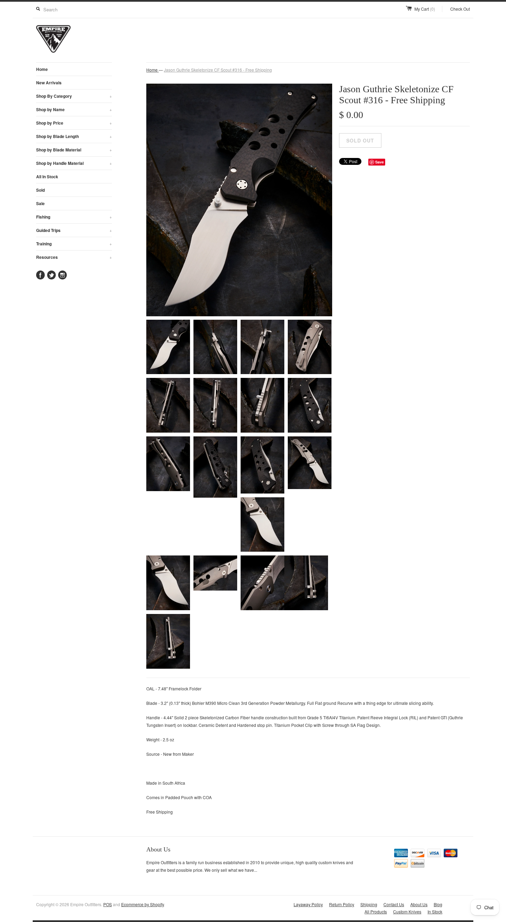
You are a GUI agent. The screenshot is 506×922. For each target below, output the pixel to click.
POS (107, 904)
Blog (438, 904)
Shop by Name (74, 109)
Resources (74, 257)
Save (379, 162)
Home (42, 69)
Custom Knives (407, 911)
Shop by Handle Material (74, 163)
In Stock (435, 911)
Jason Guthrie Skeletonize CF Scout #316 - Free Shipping (218, 70)
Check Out (460, 9)
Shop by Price (74, 123)
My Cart (424, 9)
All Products (376, 911)
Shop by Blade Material (74, 150)
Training (74, 244)
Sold (40, 190)
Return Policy (341, 904)
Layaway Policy (308, 904)
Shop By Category (74, 96)
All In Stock (47, 176)
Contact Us (393, 904)
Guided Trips (74, 230)
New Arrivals (49, 83)
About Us (419, 904)
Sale (40, 203)
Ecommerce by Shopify (142, 904)
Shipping (368, 904)
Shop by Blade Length (74, 136)
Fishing (74, 217)
